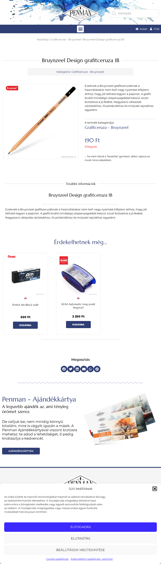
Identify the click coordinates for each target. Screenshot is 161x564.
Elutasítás (80, 538)
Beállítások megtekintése (80, 550)
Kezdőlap (43, 39)
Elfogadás (80, 527)
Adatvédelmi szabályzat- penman (92, 558)
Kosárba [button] (25, 325)
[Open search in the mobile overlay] (134, 13)
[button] (155, 489)
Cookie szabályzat (57, 558)
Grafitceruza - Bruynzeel (66, 39)
